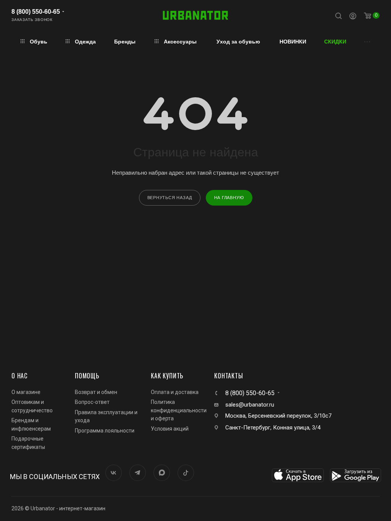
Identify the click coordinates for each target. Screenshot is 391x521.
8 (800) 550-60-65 (35, 11)
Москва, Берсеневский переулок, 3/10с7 (278, 415)
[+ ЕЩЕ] (367, 41)
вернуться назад (169, 197)
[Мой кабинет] (352, 17)
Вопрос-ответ (92, 402)
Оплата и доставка (175, 392)
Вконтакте (113, 473)
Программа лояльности (104, 431)
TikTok (186, 473)
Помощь (87, 375)
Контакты (228, 375)
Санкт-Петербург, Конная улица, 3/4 (272, 427)
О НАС (19, 375)
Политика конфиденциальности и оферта (179, 410)
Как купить (167, 375)
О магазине (25, 392)
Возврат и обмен (96, 392)
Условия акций (170, 429)
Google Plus (161, 473)
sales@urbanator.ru (249, 404)
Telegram (137, 473)
